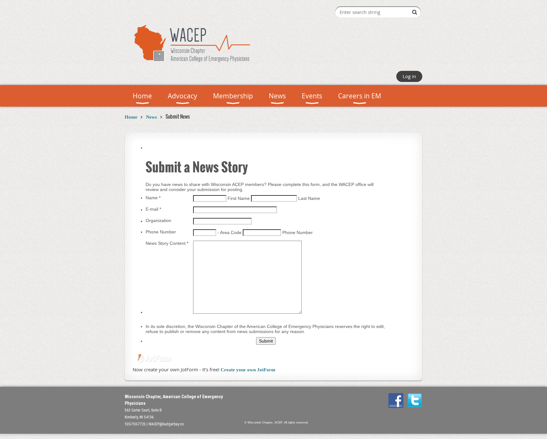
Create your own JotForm (248, 369)
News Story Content (167, 243)
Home (131, 117)
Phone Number (161, 231)
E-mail (153, 209)
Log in (409, 76)
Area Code (231, 232)
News (151, 117)
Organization (158, 220)
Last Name (309, 198)
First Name (239, 198)
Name (153, 197)
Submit (266, 340)
